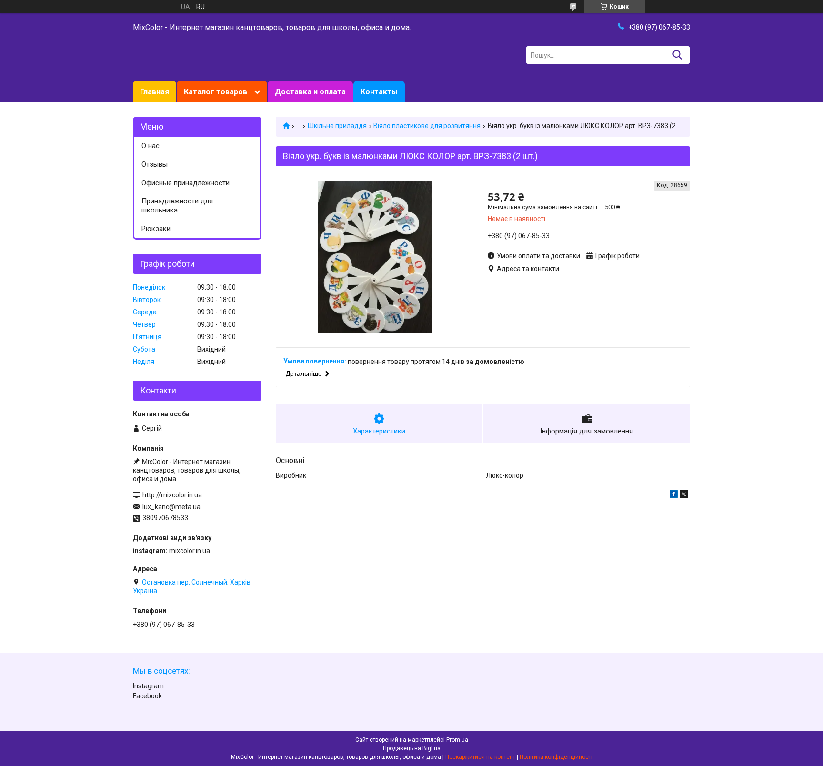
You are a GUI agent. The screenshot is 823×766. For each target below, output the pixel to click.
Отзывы (154, 164)
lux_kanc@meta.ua (171, 507)
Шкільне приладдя (337, 125)
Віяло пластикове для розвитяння (427, 125)
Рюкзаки (156, 228)
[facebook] (674, 495)
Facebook (147, 696)
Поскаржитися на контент (480, 757)
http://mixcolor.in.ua (172, 495)
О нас (150, 145)
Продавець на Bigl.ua (412, 748)
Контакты (379, 91)
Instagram (148, 686)
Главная (154, 91)
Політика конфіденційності (556, 757)
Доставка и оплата (310, 91)
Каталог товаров (215, 91)
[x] (684, 495)
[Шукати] (677, 55)
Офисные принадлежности (185, 183)
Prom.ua (457, 739)
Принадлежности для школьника (177, 205)
